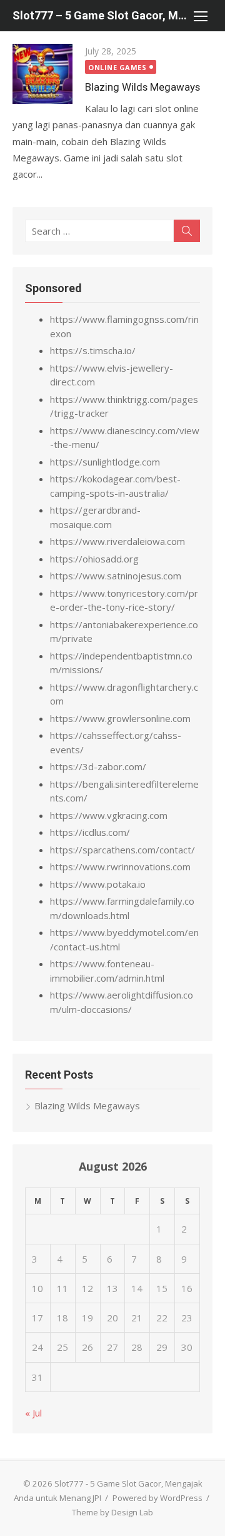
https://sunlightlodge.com (105, 461)
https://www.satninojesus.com (115, 575)
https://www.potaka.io (98, 884)
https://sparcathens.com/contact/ (122, 849)
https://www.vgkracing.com (109, 815)
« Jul (33, 1412)
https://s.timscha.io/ (93, 350)
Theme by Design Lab (112, 1512)
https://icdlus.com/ (90, 832)
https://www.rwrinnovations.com (120, 866)
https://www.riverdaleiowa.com (117, 541)
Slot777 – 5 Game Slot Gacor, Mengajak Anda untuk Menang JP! (100, 15)
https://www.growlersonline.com (120, 718)
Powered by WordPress (157, 1497)
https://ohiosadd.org (94, 558)
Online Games (117, 67)
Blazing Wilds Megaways (142, 87)
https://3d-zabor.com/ (98, 766)
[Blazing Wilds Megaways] (42, 74)
